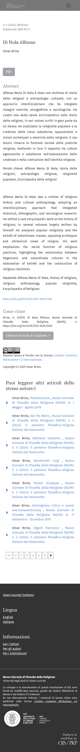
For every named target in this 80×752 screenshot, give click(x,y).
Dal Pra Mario (40, 416)
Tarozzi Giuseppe (47, 483)
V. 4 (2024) (9, 25)
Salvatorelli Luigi (47, 460)
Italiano (8, 622)
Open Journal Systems (18, 595)
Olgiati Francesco (47, 528)
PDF (8, 72)
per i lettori (11, 644)
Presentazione (40, 398)
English (8, 617)
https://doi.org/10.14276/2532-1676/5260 (27, 299)
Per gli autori (12, 649)
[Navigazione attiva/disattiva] (68, 5)
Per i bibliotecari (15, 653)
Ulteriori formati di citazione (27, 335)
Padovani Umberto (47, 438)
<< (9, 555)
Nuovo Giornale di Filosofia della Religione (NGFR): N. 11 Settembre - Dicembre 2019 (43, 514)
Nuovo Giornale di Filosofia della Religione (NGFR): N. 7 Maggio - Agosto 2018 (43, 402)
